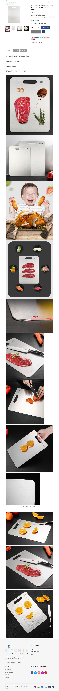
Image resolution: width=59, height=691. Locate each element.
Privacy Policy (8, 669)
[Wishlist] (43, 31)
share (47, 37)
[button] (36, 31)
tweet (41, 37)
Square (37, 20)
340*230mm (44, 23)
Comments (23, 50)
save (33, 39)
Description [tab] (9, 50)
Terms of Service (9, 672)
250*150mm (37, 23)
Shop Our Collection (35, 649)
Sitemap (7, 677)
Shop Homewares (35, 651)
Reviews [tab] (16, 50)
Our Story (33, 654)
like (36, 37)
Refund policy (8, 674)
